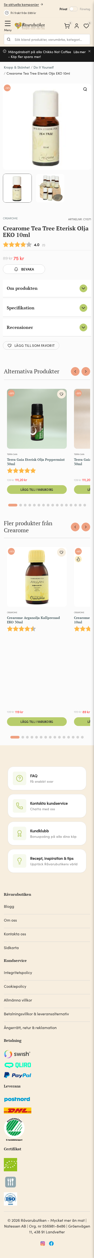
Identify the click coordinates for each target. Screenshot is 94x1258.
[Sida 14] (75, 505)
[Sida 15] (80, 505)
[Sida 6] (39, 505)
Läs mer (80, 52)
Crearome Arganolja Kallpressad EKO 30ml (33, 619)
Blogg (9, 906)
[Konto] (77, 26)
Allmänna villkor (18, 999)
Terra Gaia (12, 454)
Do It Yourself (44, 67)
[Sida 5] (34, 505)
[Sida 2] (20, 505)
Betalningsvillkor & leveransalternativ (36, 1013)
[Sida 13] (71, 505)
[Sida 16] (84, 505)
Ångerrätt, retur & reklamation (30, 1027)
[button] (85, 89)
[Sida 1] (12, 505)
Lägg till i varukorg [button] (36, 489)
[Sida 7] (43, 505)
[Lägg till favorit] (61, 394)
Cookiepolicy (15, 986)
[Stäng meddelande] (89, 51)
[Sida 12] (66, 505)
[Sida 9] (52, 505)
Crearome (10, 218)
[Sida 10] (57, 505)
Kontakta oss (15, 933)
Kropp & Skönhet (17, 67)
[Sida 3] (25, 505)
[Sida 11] (61, 505)
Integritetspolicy (18, 972)
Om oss (10, 920)
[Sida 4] (29, 505)
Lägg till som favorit (34, 345)
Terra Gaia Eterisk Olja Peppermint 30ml (36, 461)
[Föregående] (75, 371)
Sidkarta (11, 947)
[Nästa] (85, 371)
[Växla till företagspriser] (73, 9)
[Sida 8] (48, 505)
